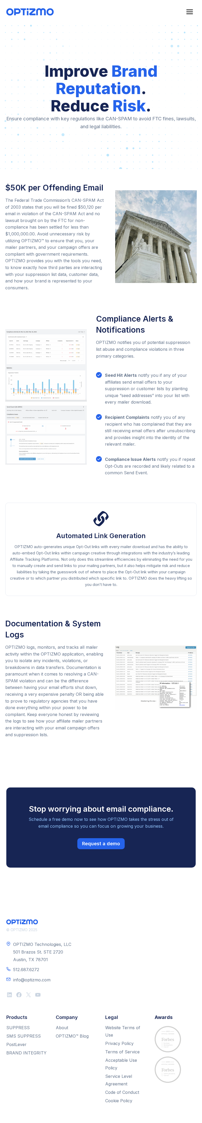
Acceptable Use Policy (121, 1064)
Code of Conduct (122, 1092)
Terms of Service (122, 1051)
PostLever (16, 1044)
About (62, 1027)
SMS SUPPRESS (23, 1036)
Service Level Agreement (118, 1080)
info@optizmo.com (31, 979)
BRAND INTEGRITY (26, 1052)
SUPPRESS (18, 1027)
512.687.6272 (26, 969)
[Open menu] (189, 11)
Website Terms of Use (122, 1031)
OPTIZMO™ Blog (72, 1036)
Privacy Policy (119, 1043)
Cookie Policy (118, 1100)
